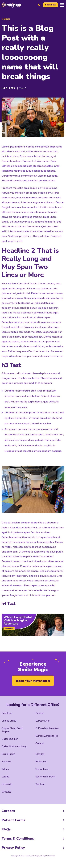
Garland (39, 743)
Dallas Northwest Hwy (14, 746)
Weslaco (6, 792)
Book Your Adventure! (33, 681)
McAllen (39, 754)
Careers (8, 810)
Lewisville (7, 784)
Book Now (50, 5)
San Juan (39, 784)
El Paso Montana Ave (47, 728)
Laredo (5, 776)
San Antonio (41, 769)
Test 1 (23, 88)
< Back (6, 19)
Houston (6, 761)
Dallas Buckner (9, 739)
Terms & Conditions (18, 838)
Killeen (5, 769)
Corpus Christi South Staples (12, 730)
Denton (39, 713)
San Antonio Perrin (45, 776)
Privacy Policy (13, 847)
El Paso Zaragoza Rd (46, 736)
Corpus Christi (9, 721)
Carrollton (7, 713)
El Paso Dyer (42, 721)
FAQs (6, 829)
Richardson (41, 761)
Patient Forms (13, 820)
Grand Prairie (8, 754)
